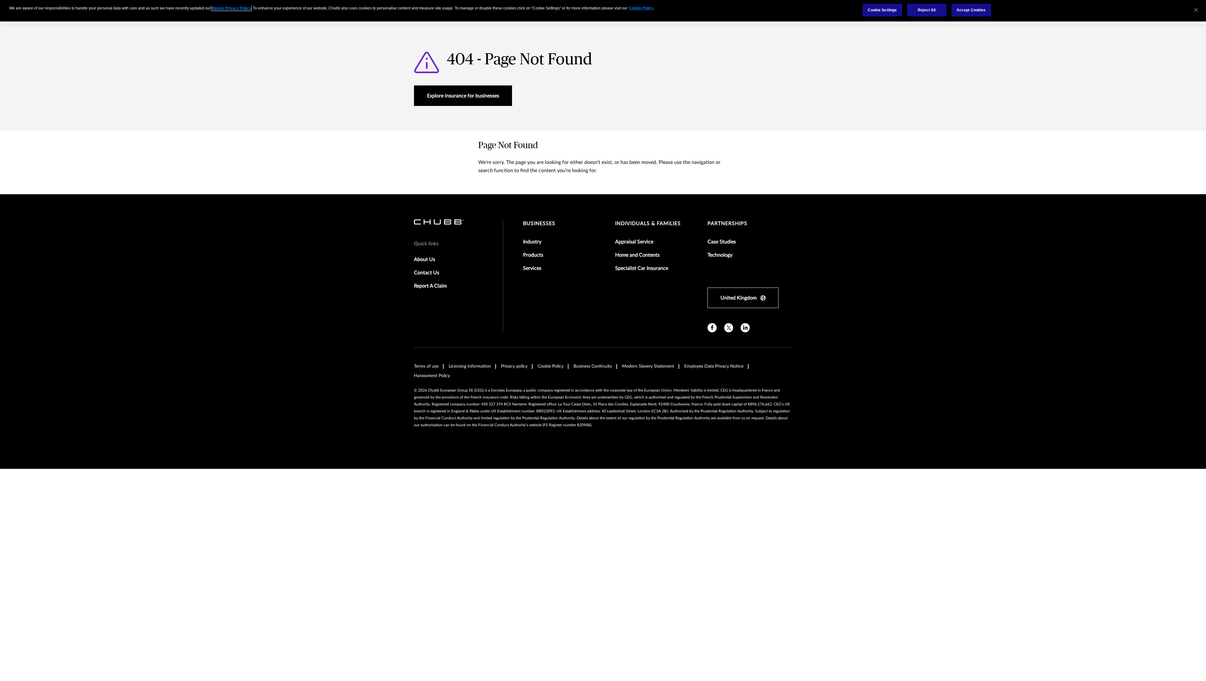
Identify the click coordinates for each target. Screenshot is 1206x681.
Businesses (539, 223)
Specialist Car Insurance (641, 268)
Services (532, 268)
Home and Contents (637, 255)
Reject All (926, 10)
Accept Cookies (971, 10)
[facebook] (712, 327)
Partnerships (727, 223)
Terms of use (426, 366)
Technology (720, 255)
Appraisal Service (634, 241)
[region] (603, 10)
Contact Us (426, 272)
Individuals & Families (648, 223)
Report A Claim (430, 285)
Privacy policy (514, 366)
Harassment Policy (432, 376)
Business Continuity (593, 366)
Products (533, 255)
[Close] (1196, 10)
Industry (532, 241)
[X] (728, 327)
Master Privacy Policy (231, 8)
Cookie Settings (882, 10)
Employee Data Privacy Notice (713, 366)
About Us (424, 259)
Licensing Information (470, 366)
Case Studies (722, 241)
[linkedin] (745, 327)
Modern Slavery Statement (648, 366)
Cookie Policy (550, 366)
